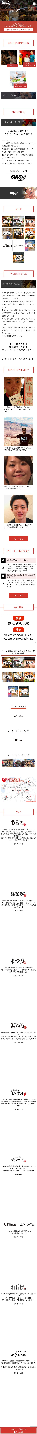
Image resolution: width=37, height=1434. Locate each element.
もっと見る (18, 539)
